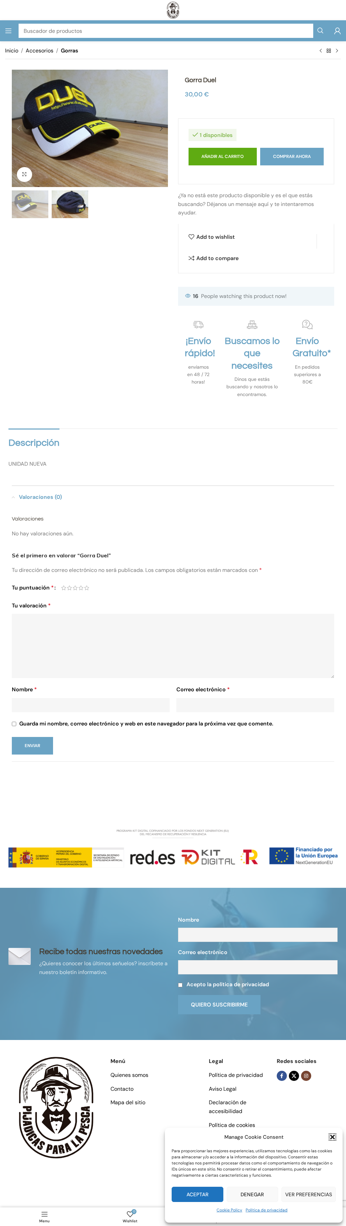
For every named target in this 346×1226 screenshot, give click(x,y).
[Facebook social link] (282, 1076)
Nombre (24, 689)
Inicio (11, 50)
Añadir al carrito (222, 156)
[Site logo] (173, 9)
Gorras (69, 50)
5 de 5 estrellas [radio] (87, 588)
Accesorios (39, 50)
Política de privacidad (267, 1210)
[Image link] (56, 1107)
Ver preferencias (308, 1194)
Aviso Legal (223, 1088)
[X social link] (294, 1076)
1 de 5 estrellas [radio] (64, 588)
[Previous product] (321, 51)
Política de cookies (232, 1125)
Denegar (252, 1194)
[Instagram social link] (306, 1076)
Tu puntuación (33, 587)
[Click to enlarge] (24, 174)
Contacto (121, 1088)
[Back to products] (329, 51)
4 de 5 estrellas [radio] (81, 588)
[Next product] (337, 51)
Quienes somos (129, 1075)
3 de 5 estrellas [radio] (75, 588)
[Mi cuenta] (337, 31)
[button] (332, 1137)
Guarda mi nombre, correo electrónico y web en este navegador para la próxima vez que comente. (146, 723)
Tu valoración (31, 605)
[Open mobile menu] (8, 31)
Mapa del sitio (127, 1102)
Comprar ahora (292, 156)
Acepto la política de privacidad (228, 984)
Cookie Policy (229, 1210)
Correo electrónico (203, 689)
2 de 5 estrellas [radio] (69, 588)
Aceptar (197, 1194)
